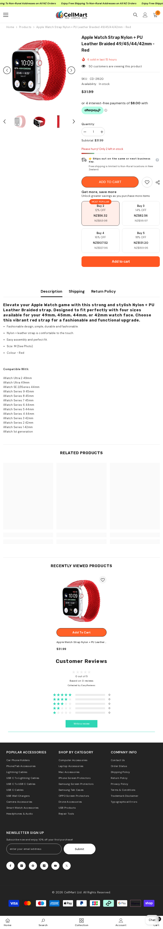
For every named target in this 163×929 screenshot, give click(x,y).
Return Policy (103, 291)
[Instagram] (22, 866)
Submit (79, 849)
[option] (39, 70)
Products (25, 27)
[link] (147, 182)
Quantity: (88, 124)
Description (51, 291)
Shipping (77, 291)
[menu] (5, 14)
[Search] (135, 14)
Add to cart (110, 182)
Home (10, 27)
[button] (7, 70)
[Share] (156, 182)
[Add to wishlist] (103, 580)
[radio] (100, 213)
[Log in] (145, 15)
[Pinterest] (33, 866)
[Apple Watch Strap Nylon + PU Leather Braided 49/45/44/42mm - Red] (81, 601)
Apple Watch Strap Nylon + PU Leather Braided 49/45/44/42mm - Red (80, 642)
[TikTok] (44, 866)
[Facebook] (10, 866)
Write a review (82, 723)
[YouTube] (55, 866)
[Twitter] (67, 866)
